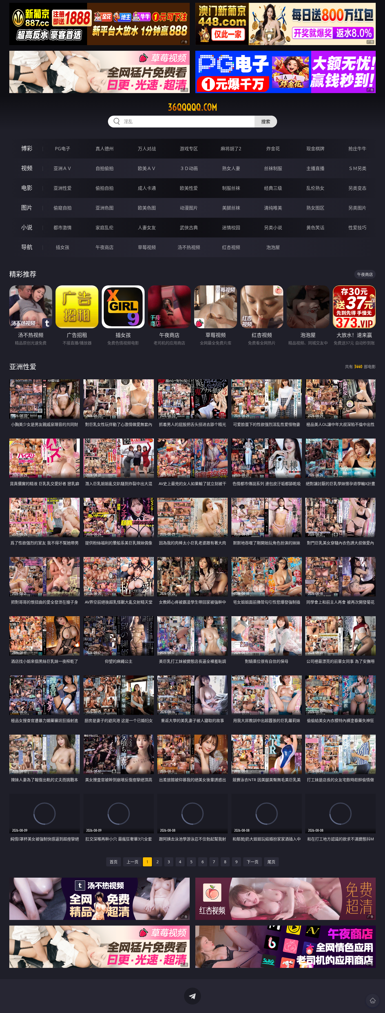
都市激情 (63, 227)
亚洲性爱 (63, 188)
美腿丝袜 (231, 208)
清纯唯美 (273, 208)
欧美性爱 (189, 188)
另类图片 (357, 208)
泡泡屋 (273, 247)
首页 (114, 861)
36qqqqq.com (192, 107)
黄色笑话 (315, 227)
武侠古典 (189, 227)
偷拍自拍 (105, 188)
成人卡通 (147, 188)
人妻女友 (147, 227)
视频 (26, 168)
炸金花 (273, 149)
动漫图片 (189, 208)
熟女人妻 (231, 168)
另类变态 (357, 188)
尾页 (271, 861)
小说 (26, 227)
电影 (26, 188)
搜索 (265, 121)
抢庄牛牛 (357, 149)
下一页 (252, 861)
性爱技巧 (357, 227)
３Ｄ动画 (189, 168)
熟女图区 (315, 208)
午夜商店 (105, 247)
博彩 (26, 148)
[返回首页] (372, 1000)
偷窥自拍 (63, 208)
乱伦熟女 (315, 188)
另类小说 (273, 227)
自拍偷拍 (105, 168)
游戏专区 (189, 149)
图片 (26, 208)
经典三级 (273, 188)
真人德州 (105, 149)
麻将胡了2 (231, 149)
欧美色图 (147, 208)
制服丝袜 (231, 188)
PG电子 (62, 149)
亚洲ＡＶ (63, 168)
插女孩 (62, 247)
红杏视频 (231, 247)
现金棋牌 (315, 149)
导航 (26, 247)
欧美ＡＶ (147, 168)
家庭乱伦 (105, 227)
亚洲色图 (105, 208)
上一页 (132, 861)
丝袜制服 (273, 168)
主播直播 (315, 168)
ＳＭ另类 (357, 168)
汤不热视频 (189, 247)
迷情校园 (231, 227)
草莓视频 (147, 247)
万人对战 (147, 149)
